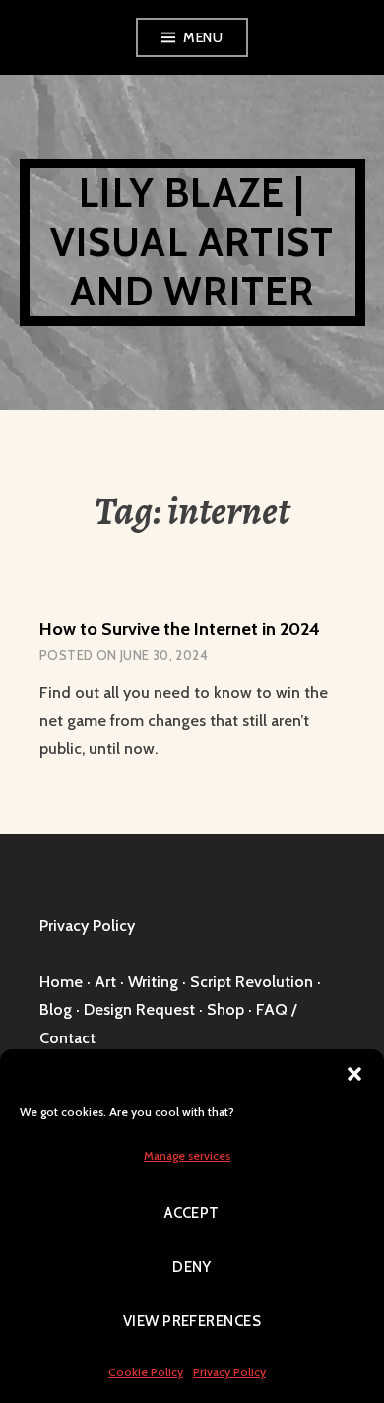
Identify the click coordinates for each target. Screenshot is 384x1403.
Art (105, 981)
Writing (153, 981)
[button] (354, 1074)
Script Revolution (251, 981)
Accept (192, 1213)
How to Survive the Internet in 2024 (179, 628)
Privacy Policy (229, 1372)
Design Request (139, 1009)
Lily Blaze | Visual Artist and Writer (192, 241)
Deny (192, 1267)
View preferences (192, 1321)
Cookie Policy (145, 1372)
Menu (203, 37)
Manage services (187, 1155)
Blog (55, 1009)
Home (61, 981)
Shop (225, 1009)
